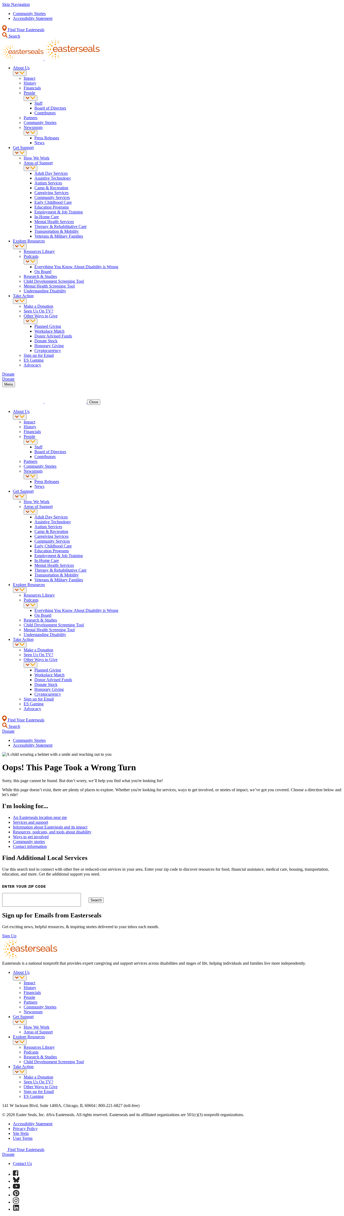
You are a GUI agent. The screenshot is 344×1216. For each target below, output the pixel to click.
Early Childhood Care (53, 202)
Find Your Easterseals (25, 29)
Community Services (52, 197)
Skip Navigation (16, 4)
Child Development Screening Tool (54, 281)
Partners (30, 117)
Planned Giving (47, 326)
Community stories (29, 841)
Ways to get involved (31, 836)
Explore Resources (29, 241)
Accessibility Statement (32, 18)
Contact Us (22, 1163)
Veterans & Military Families (58, 236)
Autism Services (48, 183)
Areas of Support (38, 163)
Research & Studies (40, 276)
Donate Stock (46, 341)
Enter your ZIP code (24, 886)
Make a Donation (38, 306)
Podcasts (31, 256)
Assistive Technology (52, 178)
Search (14, 36)
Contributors (45, 113)
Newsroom (33, 127)
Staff (38, 103)
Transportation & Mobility (56, 231)
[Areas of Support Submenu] (30, 168)
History (30, 83)
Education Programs (51, 207)
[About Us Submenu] (20, 73)
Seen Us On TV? (38, 311)
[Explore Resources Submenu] (20, 246)
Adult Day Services (51, 173)
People (29, 92)
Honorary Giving (49, 345)
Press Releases (46, 138)
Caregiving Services (51, 192)
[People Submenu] (30, 98)
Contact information (30, 846)
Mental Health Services (54, 221)
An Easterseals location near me (40, 817)
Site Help (21, 1133)
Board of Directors (50, 108)
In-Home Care (46, 217)
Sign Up (9, 936)
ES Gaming (34, 360)
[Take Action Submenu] (20, 301)
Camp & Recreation (51, 188)
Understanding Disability (45, 291)
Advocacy (32, 365)
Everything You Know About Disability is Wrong (76, 266)
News (39, 142)
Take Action (23, 295)
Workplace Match (49, 331)
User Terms (23, 1138)
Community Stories (29, 13)
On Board (42, 271)
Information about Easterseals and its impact (50, 827)
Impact (29, 78)
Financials (32, 88)
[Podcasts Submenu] (30, 261)
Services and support (30, 822)
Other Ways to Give (41, 316)
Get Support (23, 147)
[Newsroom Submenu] (30, 133)
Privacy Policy (25, 1128)
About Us (21, 68)
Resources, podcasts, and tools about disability (52, 832)
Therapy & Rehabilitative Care (60, 226)
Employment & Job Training (58, 212)
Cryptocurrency (47, 350)
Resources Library (39, 251)
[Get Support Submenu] (20, 153)
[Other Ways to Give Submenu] (30, 321)
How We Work (36, 158)
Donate (8, 1154)
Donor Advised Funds (53, 336)
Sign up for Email (39, 355)
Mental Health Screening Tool (49, 286)
